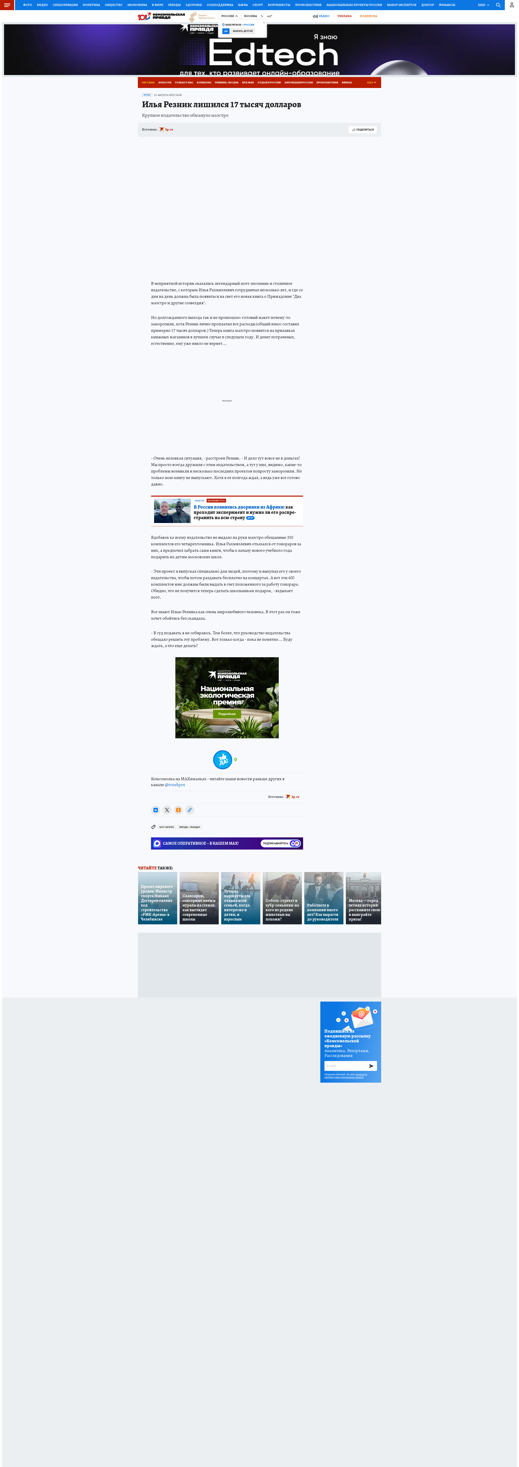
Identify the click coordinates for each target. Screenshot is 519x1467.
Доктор (427, 5)
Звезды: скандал (189, 827)
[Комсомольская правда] (161, 16)
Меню (7, 5)
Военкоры (204, 82)
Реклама (345, 16)
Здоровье (194, 5)
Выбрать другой (243, 31)
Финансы (447, 5)
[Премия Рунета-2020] (200, 16)
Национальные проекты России (354, 5)
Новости (165, 82)
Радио (324, 16)
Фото (27, 5)
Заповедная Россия (298, 82)
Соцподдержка (220, 5)
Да (225, 31)
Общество (113, 5)
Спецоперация (65, 5)
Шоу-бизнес (166, 827)
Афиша (347, 82)
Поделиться (365, 129)
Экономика (137, 5)
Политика (91, 5)
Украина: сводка (226, 82)
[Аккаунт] (512, 5)
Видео (42, 5)
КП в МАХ (248, 82)
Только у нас (184, 82)
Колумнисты (279, 5)
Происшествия (308, 5)
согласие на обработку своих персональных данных (345, 1076)
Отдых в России (269, 82)
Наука (243, 5)
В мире (157, 5)
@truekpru (175, 785)
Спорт (258, 5)
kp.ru (169, 129)
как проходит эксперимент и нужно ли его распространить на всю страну (245, 512)
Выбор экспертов (401, 5)
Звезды (174, 5)
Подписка (368, 16)
